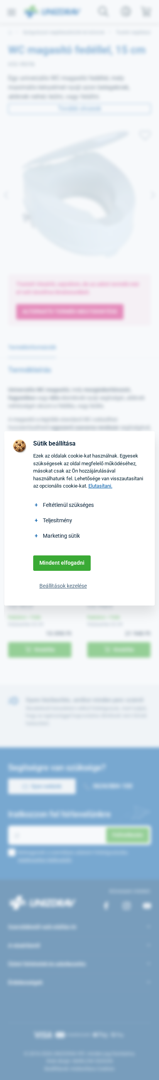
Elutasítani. (100, 486)
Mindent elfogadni (62, 563)
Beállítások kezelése (63, 586)
